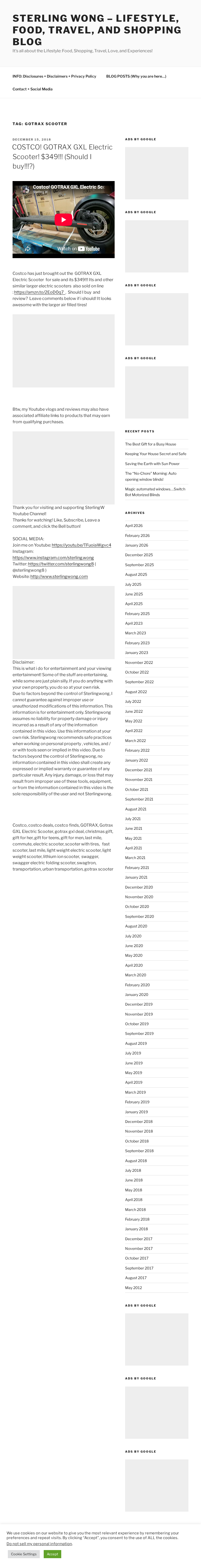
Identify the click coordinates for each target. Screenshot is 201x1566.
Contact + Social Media (33, 89)
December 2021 (138, 770)
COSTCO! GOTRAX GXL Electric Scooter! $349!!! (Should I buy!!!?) (62, 156)
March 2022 (135, 740)
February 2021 (137, 867)
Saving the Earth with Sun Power (152, 463)
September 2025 (139, 564)
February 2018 (137, 1219)
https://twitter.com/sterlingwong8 (61, 563)
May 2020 (134, 955)
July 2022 (133, 701)
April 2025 (134, 603)
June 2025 (134, 594)
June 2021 (133, 828)
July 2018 (133, 1170)
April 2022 (133, 730)
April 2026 (134, 525)
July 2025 (133, 584)
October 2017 (136, 1258)
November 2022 (139, 662)
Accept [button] (52, 1554)
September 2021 (139, 799)
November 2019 (139, 1014)
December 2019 (139, 1004)
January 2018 (136, 1229)
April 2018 (133, 1199)
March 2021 (135, 857)
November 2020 (139, 897)
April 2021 (133, 848)
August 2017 (136, 1277)
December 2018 (139, 1121)
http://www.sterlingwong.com (59, 576)
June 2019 (134, 1063)
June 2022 (134, 711)
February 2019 (137, 1102)
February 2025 (137, 613)
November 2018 (139, 1131)
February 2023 (137, 643)
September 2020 (139, 916)
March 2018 (135, 1209)
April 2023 (134, 623)
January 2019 (136, 1112)
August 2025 (136, 574)
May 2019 (133, 1072)
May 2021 (133, 838)
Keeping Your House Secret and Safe (155, 453)
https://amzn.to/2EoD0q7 (39, 292)
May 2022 (133, 721)
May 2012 (133, 1287)
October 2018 (137, 1141)
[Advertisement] (64, 350)
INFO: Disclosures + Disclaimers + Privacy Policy (54, 76)
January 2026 (136, 545)
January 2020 (136, 994)
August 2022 (136, 691)
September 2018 (139, 1151)
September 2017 (139, 1268)
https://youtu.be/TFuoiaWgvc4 (81, 545)
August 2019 (136, 1043)
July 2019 (133, 1053)
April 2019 (133, 1082)
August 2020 (136, 926)
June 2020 (134, 945)
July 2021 (133, 818)
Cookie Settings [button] (24, 1554)
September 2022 (139, 682)
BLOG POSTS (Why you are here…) (136, 76)
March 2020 (135, 975)
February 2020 (137, 985)
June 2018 (134, 1180)
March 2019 (135, 1092)
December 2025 (139, 555)
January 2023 (136, 652)
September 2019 (139, 1033)
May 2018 (133, 1190)
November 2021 (139, 779)
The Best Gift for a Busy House (150, 444)
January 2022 (136, 760)
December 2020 (139, 887)
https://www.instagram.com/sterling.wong (53, 557)
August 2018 (136, 1160)
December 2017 (138, 1239)
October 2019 (137, 1024)
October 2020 (137, 906)
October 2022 (137, 672)
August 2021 (136, 809)
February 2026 (137, 535)
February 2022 (137, 750)
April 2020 (134, 965)
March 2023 (135, 633)
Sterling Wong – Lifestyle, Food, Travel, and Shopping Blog (97, 30)
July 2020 (133, 936)
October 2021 (136, 789)
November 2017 (139, 1248)
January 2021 (136, 877)
